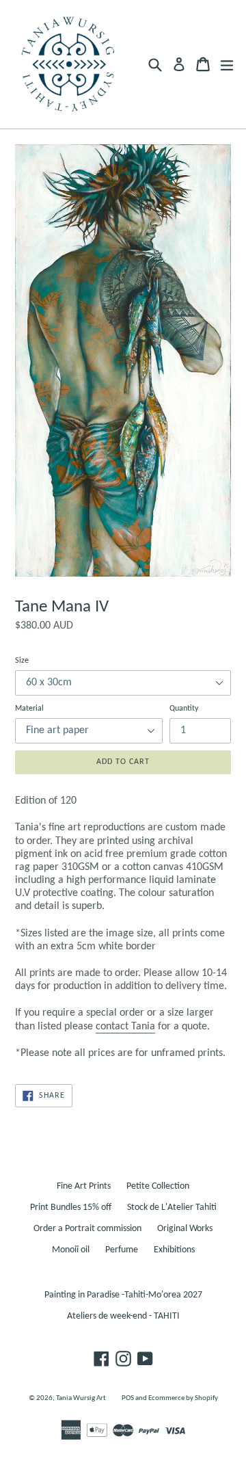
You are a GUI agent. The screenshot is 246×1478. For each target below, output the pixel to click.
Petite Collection (157, 1186)
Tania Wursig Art (81, 1398)
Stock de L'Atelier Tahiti (172, 1207)
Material (29, 708)
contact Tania (125, 1026)
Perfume (121, 1250)
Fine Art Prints (84, 1186)
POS (128, 1398)
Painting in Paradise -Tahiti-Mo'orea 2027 (123, 1295)
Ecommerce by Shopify (183, 1398)
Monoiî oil (71, 1250)
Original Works (185, 1229)
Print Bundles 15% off (70, 1207)
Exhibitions (174, 1250)
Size (22, 661)
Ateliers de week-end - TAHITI (123, 1316)
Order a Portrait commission (87, 1229)
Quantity (183, 708)
